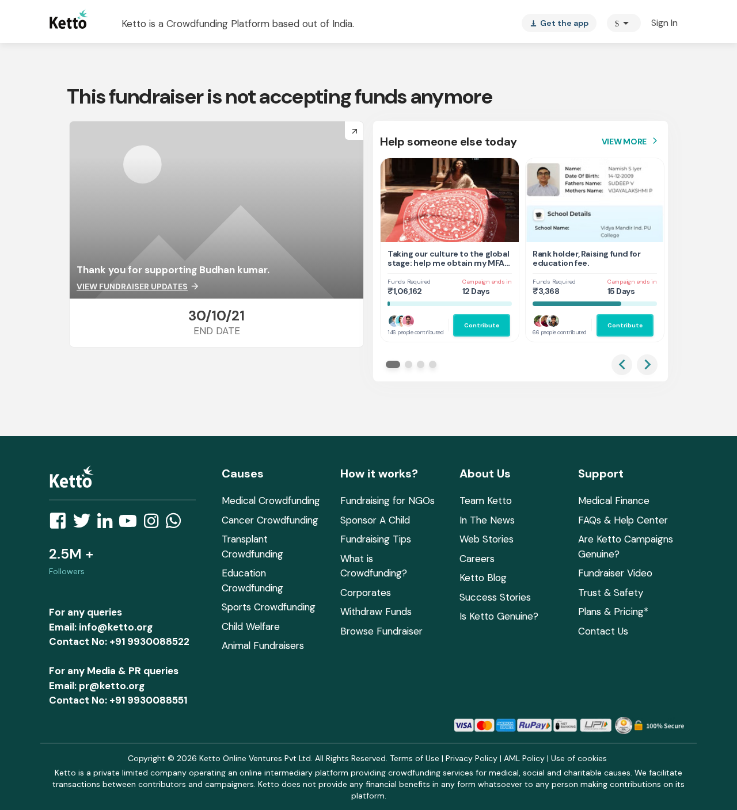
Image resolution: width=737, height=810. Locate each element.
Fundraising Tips (375, 539)
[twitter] (85, 524)
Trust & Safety (610, 592)
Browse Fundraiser (381, 631)
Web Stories (486, 539)
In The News (487, 520)
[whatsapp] (177, 524)
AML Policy (524, 758)
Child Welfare (251, 626)
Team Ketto (485, 500)
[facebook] (61, 524)
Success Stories (495, 597)
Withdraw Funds (376, 611)
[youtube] (131, 524)
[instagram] (154, 524)
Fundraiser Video (615, 573)
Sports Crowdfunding (269, 607)
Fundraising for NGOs (387, 500)
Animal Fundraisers (263, 645)
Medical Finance (613, 500)
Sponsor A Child (375, 520)
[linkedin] (108, 524)
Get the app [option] (559, 23)
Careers (477, 558)
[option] (624, 23)
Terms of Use (415, 758)
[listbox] (559, 23)
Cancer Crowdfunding (270, 520)
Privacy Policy (471, 758)
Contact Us (603, 631)
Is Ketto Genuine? (498, 616)
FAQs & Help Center (623, 520)
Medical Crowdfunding (271, 500)
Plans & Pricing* (613, 611)
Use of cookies (579, 758)
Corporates (365, 592)
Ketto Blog (483, 577)
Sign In (664, 23)
